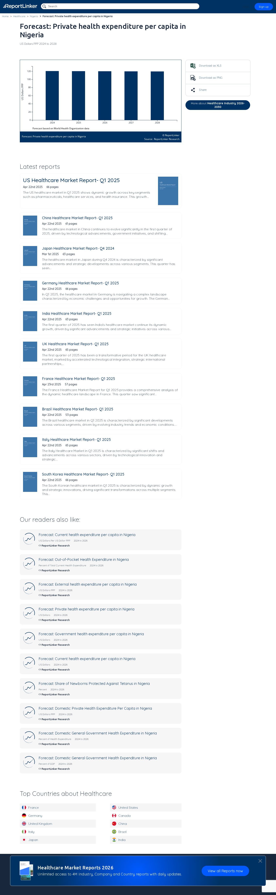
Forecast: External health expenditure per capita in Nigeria (88, 584)
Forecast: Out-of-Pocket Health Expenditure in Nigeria (84, 559)
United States (128, 807)
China (122, 824)
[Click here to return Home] (20, 6)
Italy (31, 832)
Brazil (122, 832)
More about (218, 105)
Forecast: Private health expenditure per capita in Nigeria (86, 609)
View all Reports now (225, 871)
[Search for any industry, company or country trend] (44, 6)
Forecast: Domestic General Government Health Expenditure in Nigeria (98, 733)
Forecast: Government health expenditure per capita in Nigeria (91, 634)
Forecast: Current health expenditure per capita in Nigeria (87, 534)
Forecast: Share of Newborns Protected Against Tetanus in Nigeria (94, 683)
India (121, 840)
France (33, 807)
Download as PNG (210, 77)
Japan (33, 840)
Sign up (264, 6)
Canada (124, 816)
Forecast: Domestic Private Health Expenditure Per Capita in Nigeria (95, 708)
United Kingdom (40, 824)
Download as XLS (210, 65)
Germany (35, 816)
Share (202, 90)
